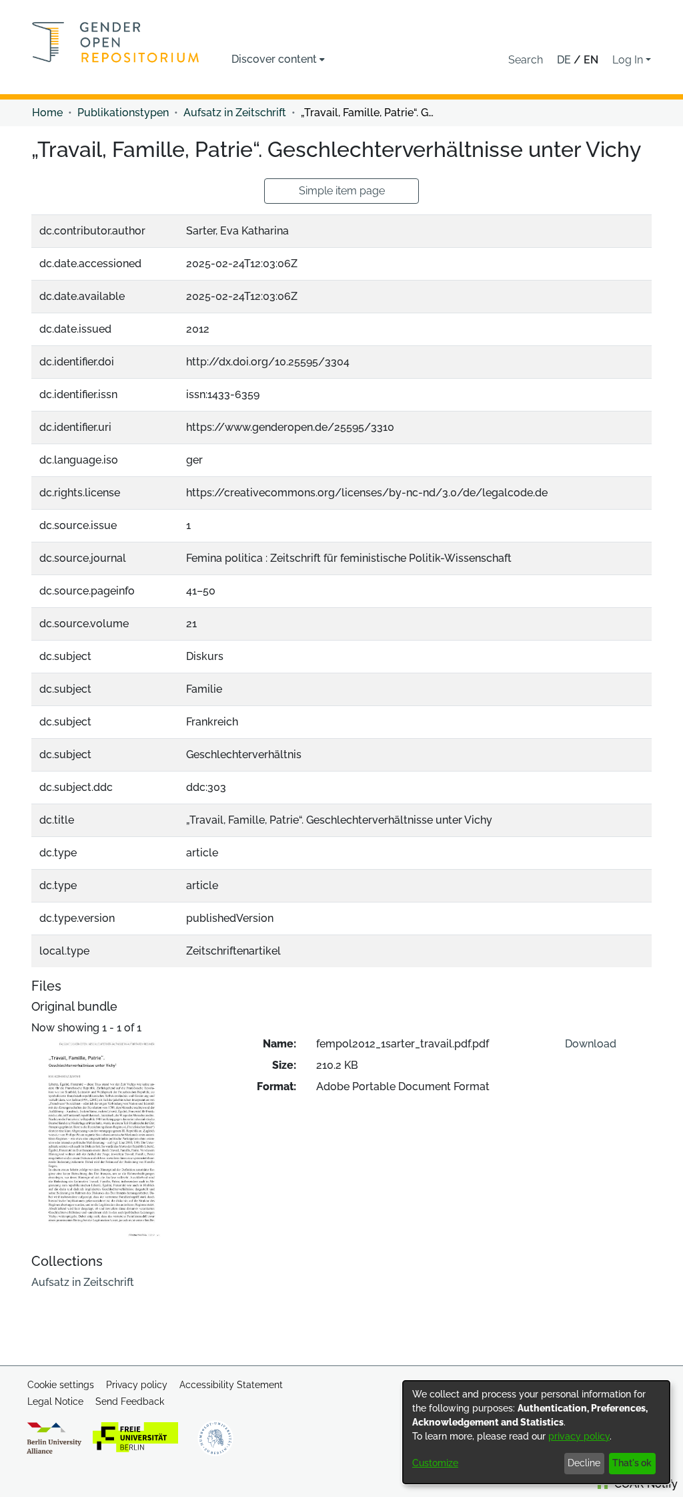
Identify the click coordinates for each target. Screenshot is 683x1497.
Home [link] (47, 112)
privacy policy (579, 1436)
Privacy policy (136, 1384)
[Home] (115, 42)
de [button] (565, 59)
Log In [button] (629, 59)
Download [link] (590, 1043)
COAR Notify (645, 1484)
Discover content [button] (274, 59)
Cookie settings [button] (60, 1384)
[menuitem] (278, 59)
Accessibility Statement (231, 1384)
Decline (584, 1463)
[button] (525, 60)
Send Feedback (129, 1401)
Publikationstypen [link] (123, 112)
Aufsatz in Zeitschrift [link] (234, 112)
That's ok (632, 1463)
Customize (435, 1463)
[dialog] (536, 1432)
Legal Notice (55, 1401)
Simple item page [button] (342, 190)
